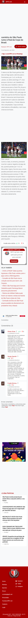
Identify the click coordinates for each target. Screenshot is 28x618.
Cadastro (4, 604)
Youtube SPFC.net (7, 601)
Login (3, 607)
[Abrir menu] (25, 1)
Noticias (4, 584)
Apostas (4, 588)
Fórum (4, 591)
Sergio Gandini (12, 356)
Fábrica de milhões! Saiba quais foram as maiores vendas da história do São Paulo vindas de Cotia (13, 295)
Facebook (19, 581)
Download (14, 261)
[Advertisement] (14, 19)
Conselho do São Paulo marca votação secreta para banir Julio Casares (11, 280)
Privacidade (5, 597)
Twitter (19, 583)
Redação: (6, 47)
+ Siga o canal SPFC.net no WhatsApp (12, 54)
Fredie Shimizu (12, 383)
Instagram (20, 586)
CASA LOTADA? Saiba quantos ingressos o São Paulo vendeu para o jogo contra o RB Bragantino (13, 273)
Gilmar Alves (11, 331)
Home (4, 581)
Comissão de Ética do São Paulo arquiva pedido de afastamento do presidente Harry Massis (12, 303)
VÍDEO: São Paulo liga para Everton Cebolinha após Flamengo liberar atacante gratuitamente (13, 288)
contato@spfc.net (7, 594)
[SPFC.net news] (14, 316)
